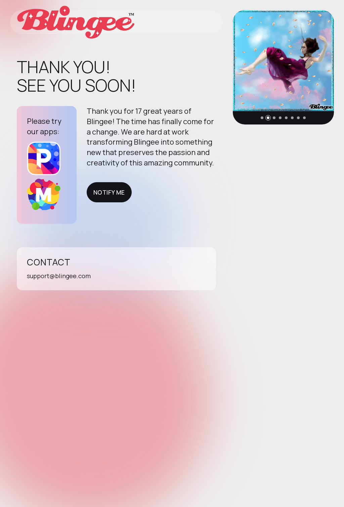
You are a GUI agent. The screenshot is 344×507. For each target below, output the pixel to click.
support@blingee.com (59, 276)
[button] (262, 117)
